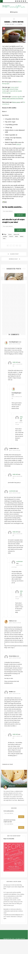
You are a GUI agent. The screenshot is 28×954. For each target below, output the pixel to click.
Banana (10, 234)
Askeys (18, 144)
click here (13, 894)
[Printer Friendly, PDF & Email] (4, 202)
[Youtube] (22, 1)
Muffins (21, 236)
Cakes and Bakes (10, 24)
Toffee (4, 238)
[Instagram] (25, 1)
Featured (11, 236)
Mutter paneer (16, 102)
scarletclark (12, 491)
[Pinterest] (20, 1)
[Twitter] (18, 1)
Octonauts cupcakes (16, 96)
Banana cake (16, 234)
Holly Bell (15, 362)
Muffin (16, 236)
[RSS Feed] (24, 1)
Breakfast (5, 236)
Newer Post (13, 259)
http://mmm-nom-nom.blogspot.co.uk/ (14, 523)
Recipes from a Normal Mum (9, 838)
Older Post (14, 254)
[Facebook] (16, 1)
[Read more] (21, 800)
